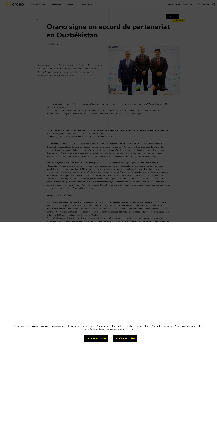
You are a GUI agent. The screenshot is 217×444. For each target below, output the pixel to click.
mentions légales (124, 329)
